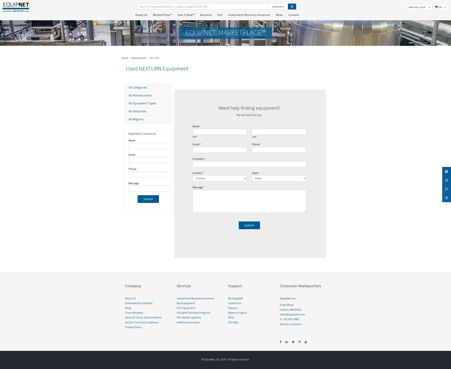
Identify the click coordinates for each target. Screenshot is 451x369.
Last (254, 136)
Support (233, 308)
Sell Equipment (186, 308)
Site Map (233, 322)
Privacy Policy (133, 327)
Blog (128, 308)
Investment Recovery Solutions (195, 298)
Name (131, 140)
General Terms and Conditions (143, 317)
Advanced (277, 6)
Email (131, 155)
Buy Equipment (186, 303)
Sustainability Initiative (139, 303)
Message (133, 183)
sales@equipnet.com (292, 314)
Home (125, 58)
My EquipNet (235, 298)
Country (197, 173)
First (194, 136)
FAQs (231, 317)
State (255, 173)
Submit (148, 199)
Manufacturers (139, 58)
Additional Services (188, 322)
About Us (130, 298)
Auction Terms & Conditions (142, 322)
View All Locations (290, 324)
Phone (132, 169)
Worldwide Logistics (189, 317)
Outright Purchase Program (193, 313)
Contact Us (234, 303)
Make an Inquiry (237, 313)
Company (198, 159)
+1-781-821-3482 (289, 319)
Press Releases (134, 313)
